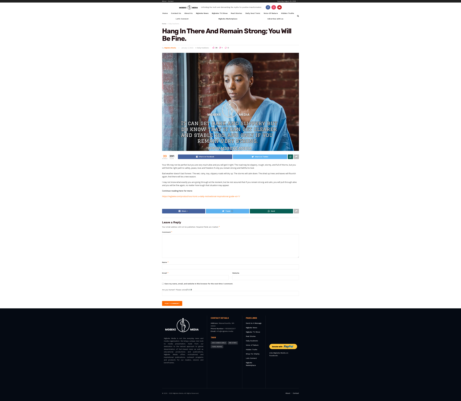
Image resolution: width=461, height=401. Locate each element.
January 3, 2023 (187, 48)
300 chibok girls (219, 343)
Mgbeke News (202, 13)
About (164, 1)
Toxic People (217, 346)
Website (235, 273)
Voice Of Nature (271, 13)
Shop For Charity (252, 354)
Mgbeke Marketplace (227, 19)
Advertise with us (275, 19)
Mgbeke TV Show (219, 13)
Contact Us (176, 13)
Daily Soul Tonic (253, 13)
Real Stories (236, 13)
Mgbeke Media (170, 48)
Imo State (233, 343)
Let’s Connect (182, 19)
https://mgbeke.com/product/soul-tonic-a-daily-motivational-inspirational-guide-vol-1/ (201, 196)
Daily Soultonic (173, 24)
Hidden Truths (287, 13)
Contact (170, 1)
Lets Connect (251, 358)
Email (165, 273)
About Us (188, 13)
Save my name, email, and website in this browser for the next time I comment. (198, 284)
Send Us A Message (253, 323)
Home (165, 13)
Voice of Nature (252, 345)
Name (165, 262)
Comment (167, 232)
